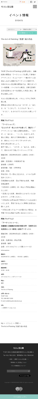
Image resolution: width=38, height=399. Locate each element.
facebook (31, 2)
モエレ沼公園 (7, 6)
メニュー (35, 6)
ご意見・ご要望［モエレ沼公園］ (18, 359)
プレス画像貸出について (18, 365)
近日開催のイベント (25, 33)
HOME (4, 2)
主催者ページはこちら (9, 307)
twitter (35, 2)
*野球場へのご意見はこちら (18, 362)
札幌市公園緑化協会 (19, 389)
